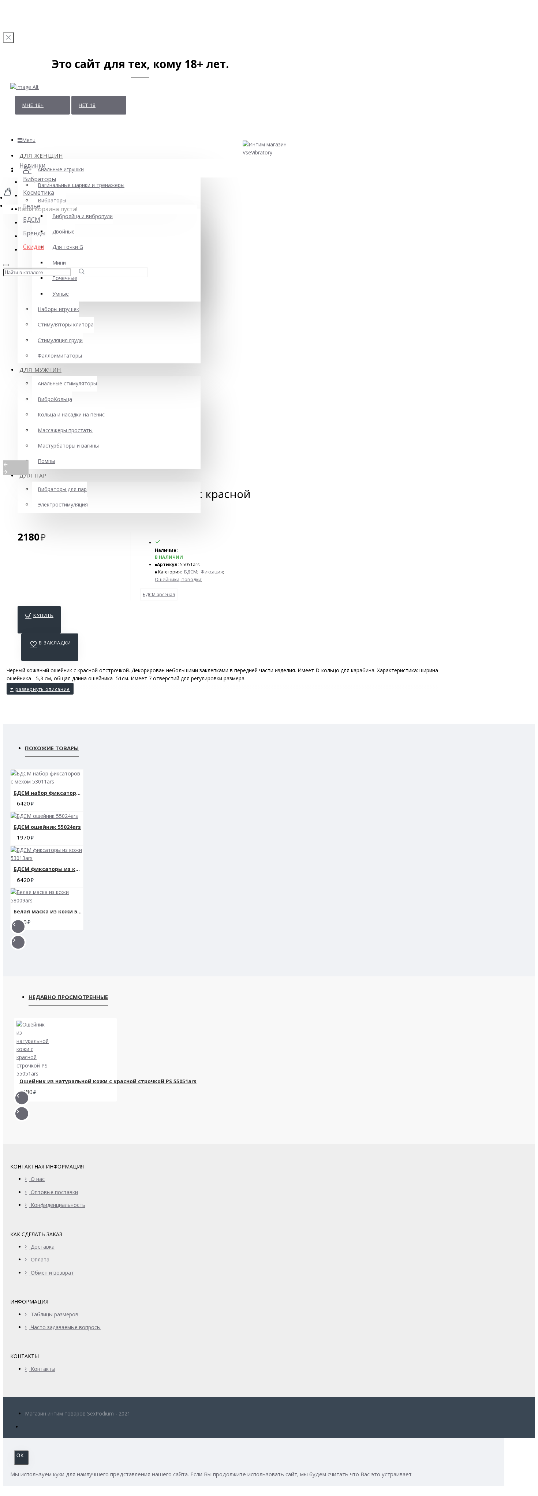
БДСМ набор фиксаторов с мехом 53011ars (48, 792)
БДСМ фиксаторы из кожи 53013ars (48, 868)
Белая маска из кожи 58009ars (48, 911)
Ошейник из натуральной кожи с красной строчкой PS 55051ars (108, 1081)
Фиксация (212, 572)
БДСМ (190, 572)
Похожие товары (52, 748)
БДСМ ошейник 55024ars (47, 826)
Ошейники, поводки (178, 579)
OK (20, 1455)
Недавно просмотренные (68, 997)
